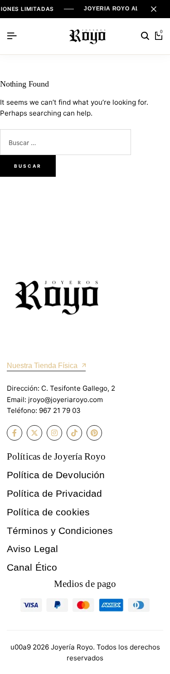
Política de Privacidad (54, 493)
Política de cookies (48, 512)
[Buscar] (145, 36)
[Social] (14, 433)
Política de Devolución (56, 475)
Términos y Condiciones (60, 530)
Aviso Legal (32, 548)
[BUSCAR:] (65, 143)
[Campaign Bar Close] (153, 9)
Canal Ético (32, 567)
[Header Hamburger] (12, 36)
